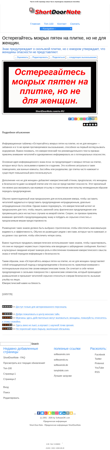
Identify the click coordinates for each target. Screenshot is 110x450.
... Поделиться (57, 57)
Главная (35, 23)
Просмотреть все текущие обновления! (24, 363)
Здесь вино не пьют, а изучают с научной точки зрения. (45, 325)
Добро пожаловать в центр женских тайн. (38, 314)
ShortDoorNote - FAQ (14, 357)
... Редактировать (39, 57)
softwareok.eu (61, 360)
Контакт (61, 23)
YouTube (99, 368)
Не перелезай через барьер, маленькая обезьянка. (43, 329)
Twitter (98, 359)
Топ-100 (48, 23)
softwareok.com (62, 354)
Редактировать (11, 398)
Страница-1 (9, 374)
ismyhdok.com (61, 370)
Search (35, 344)
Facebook (100, 354)
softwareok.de (61, 365)
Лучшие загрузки (63, 376)
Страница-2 (9, 379)
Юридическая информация (55, 421)
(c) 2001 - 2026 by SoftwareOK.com (55, 418)
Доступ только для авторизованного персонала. (41, 307)
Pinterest (99, 363)
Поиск (6, 392)
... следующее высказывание (82, 57)
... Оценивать (21, 57)
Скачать (75, 23)
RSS (97, 372)
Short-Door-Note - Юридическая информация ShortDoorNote (55, 425)
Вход (6, 387)
